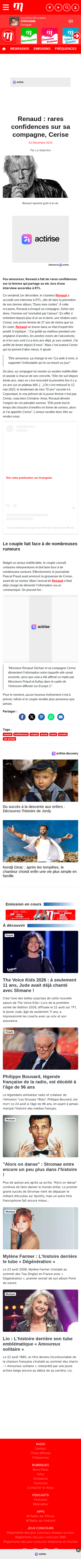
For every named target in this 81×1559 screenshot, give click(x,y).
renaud (7, 734)
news (53, 734)
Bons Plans (40, 1469)
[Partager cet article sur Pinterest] (40, 719)
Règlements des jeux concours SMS (40, 1537)
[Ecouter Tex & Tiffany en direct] (40, 914)
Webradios (19, 48)
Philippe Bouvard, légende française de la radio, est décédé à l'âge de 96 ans (39, 1082)
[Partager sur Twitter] (31, 719)
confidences (21, 734)
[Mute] (70, 21)
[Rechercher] (66, 7)
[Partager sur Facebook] (21, 719)
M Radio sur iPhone (40, 1516)
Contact (40, 1448)
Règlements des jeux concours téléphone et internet (40, 1541)
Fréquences (65, 48)
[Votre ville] (49, 7)
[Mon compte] (75, 7)
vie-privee (9, 738)
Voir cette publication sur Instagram (29, 477)
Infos (40, 1474)
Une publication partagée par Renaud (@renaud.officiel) (40, 527)
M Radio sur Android (40, 1520)
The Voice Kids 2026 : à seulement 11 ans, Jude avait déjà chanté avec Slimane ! (39, 985)
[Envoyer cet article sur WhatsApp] (50, 719)
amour (44, 734)
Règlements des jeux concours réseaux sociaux (40, 1532)
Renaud (61, 295)
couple (34, 734)
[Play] (5, 33)
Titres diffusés (40, 1453)
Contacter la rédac (40, 1487)
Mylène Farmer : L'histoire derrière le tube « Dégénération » (40, 1259)
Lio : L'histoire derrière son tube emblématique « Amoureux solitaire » (38, 1344)
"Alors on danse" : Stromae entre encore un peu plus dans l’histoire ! (40, 1169)
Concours (40, 1483)
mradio (63, 734)
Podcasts (40, 1499)
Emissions (42, 48)
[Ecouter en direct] (58, 7)
